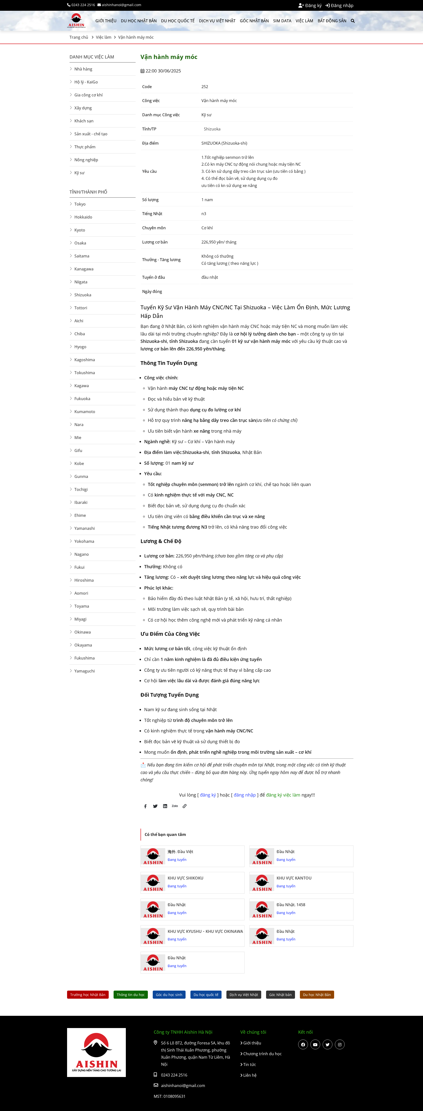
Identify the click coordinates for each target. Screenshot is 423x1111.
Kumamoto (84, 411)
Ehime (80, 515)
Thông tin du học (131, 994)
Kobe (79, 463)
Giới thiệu (106, 20)
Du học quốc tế (178, 20)
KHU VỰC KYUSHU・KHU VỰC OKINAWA (205, 931)
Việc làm (304, 20)
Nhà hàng (83, 69)
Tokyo (80, 204)
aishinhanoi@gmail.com (121, 4)
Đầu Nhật (285, 851)
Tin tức (249, 1064)
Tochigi (81, 489)
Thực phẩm (84, 147)
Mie (77, 437)
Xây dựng (83, 108)
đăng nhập (245, 795)
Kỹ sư (79, 172)
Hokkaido (83, 217)
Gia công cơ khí (88, 95)
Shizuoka (212, 129)
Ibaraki (80, 502)
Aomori (81, 593)
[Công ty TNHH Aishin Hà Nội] (79, 20)
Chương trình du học (262, 1053)
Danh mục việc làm (92, 57)
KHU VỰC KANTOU (294, 878)
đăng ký (208, 795)
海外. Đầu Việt (180, 851)
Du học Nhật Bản (139, 20)
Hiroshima (84, 580)
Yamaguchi (84, 671)
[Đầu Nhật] (262, 856)
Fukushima (84, 658)
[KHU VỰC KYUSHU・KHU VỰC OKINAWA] (153, 936)
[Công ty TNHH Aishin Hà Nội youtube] (315, 1044)
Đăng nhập (341, 5)
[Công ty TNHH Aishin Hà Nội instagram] (340, 1044)
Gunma (81, 476)
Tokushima (84, 372)
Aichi (78, 321)
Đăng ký (313, 5)
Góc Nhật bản (254, 20)
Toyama (81, 606)
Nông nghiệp (86, 159)
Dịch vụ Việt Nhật (217, 20)
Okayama (83, 645)
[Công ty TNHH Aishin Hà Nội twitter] (327, 1044)
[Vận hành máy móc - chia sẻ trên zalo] (175, 809)
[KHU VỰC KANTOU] (262, 883)
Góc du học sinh (169, 994)
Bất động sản (332, 20)
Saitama (81, 256)
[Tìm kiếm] (352, 21)
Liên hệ (249, 1075)
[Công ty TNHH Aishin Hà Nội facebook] (303, 1044)
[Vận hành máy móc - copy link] (184, 809)
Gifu (78, 450)
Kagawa (81, 385)
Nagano (81, 554)
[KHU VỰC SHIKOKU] (153, 883)
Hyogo (80, 346)
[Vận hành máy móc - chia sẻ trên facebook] (145, 809)
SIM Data (282, 20)
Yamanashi (84, 528)
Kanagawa (84, 269)
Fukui (79, 567)
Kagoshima (84, 359)
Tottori (80, 308)
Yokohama (84, 541)
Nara (78, 424)
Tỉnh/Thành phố (88, 192)
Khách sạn (84, 121)
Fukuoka (82, 398)
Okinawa (82, 632)
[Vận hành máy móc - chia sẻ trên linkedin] (165, 809)
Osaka (80, 243)
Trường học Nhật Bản (88, 994)
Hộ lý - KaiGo (86, 82)
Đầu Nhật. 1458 (291, 904)
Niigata (80, 282)
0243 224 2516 (82, 4)
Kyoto (79, 230)
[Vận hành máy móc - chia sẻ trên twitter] (155, 809)
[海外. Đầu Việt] (153, 856)
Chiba (79, 333)
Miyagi (80, 619)
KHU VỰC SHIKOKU (185, 878)
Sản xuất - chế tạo (90, 134)
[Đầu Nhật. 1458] (262, 909)
